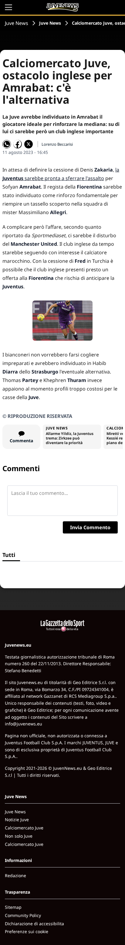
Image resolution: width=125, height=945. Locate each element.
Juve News (16, 23)
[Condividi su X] (28, 144)
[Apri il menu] (8, 7)
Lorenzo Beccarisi (57, 144)
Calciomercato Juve (24, 828)
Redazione (15, 875)
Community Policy (23, 915)
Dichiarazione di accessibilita (34, 923)
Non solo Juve (18, 836)
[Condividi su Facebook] (17, 144)
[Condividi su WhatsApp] (6, 144)
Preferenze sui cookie (26, 931)
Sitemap (13, 907)
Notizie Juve (17, 819)
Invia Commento (90, 527)
